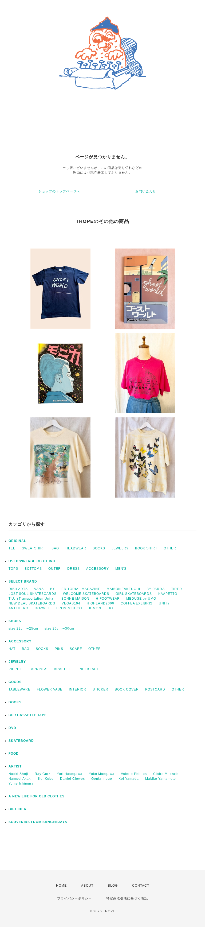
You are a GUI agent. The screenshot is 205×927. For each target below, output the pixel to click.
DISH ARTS (18, 589)
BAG (55, 548)
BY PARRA (156, 589)
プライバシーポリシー (74, 898)
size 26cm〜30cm (59, 628)
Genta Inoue (101, 779)
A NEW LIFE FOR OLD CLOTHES (37, 796)
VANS (39, 589)
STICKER (100, 689)
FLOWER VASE (49, 689)
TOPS (13, 569)
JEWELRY (120, 548)
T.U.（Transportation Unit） (32, 598)
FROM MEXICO (69, 608)
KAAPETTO (167, 594)
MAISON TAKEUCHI (123, 589)
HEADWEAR (75, 548)
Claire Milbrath (166, 774)
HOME (61, 885)
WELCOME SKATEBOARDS (86, 594)
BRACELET (63, 669)
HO (110, 608)
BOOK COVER (127, 689)
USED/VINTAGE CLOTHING (32, 561)
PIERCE (15, 669)
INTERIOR (77, 689)
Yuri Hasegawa (69, 774)
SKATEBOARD (21, 741)
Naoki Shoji (18, 774)
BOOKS (15, 702)
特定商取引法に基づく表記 (127, 898)
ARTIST (15, 766)
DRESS (73, 569)
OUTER (54, 569)
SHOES (15, 621)
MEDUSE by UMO (141, 598)
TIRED (176, 589)
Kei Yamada (129, 779)
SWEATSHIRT (33, 548)
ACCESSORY (97, 569)
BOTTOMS (33, 569)
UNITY (164, 603)
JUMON (94, 608)
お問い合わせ (145, 191)
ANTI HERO (18, 608)
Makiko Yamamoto (160, 779)
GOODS (15, 682)
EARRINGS (38, 669)
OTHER (170, 548)
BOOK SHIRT (146, 548)
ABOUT (87, 885)
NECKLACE (89, 669)
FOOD (14, 753)
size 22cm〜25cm (23, 628)
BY (52, 589)
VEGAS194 (71, 603)
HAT (12, 649)
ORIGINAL (17, 541)
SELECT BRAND (23, 581)
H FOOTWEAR (108, 598)
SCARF (76, 649)
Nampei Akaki (20, 779)
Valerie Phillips (134, 774)
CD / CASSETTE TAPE (28, 715)
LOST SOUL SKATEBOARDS (33, 594)
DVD (12, 728)
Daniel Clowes (72, 779)
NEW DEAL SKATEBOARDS (32, 603)
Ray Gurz (42, 774)
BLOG (113, 885)
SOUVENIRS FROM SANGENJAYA (38, 822)
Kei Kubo (46, 779)
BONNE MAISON (75, 598)
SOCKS (99, 548)
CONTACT (140, 885)
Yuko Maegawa (102, 774)
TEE (12, 548)
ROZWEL (42, 608)
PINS (59, 649)
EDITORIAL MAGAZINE (80, 589)
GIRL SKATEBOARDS (134, 594)
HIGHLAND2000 (100, 603)
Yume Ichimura (21, 783)
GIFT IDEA (17, 809)
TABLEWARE (19, 689)
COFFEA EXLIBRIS (136, 603)
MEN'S (121, 569)
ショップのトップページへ (59, 191)
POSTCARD (155, 689)
